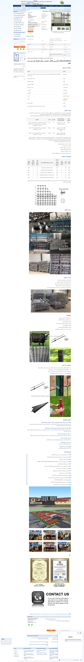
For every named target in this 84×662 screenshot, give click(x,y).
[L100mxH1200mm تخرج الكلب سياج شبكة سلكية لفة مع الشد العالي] (61, 19)
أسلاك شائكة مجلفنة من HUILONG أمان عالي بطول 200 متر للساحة (29, 658)
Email (28, 2)
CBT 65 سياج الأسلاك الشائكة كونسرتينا (41, 651)
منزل (14, 9)
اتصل (19, 46)
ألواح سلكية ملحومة (18, 20)
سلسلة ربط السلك (18, 30)
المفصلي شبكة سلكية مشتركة (24, 9)
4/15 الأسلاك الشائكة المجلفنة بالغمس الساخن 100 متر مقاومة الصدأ (29, 654)
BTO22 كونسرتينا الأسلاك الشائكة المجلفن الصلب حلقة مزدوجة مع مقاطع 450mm (55, 651)
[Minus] (60, 633)
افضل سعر (54, 32)
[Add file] (81, 660)
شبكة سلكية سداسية (18, 28)
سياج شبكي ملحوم (18, 26)
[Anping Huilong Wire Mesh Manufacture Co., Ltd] (63, 2)
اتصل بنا (15, 650)
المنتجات (17, 9)
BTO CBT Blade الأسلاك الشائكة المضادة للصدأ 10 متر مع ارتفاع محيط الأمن (55, 658)
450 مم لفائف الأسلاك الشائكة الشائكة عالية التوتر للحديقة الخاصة (54, 654)
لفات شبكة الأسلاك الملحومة (19, 22)
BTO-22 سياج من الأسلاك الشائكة (42, 654)
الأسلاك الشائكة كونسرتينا (20, 13)
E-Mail (15, 653)
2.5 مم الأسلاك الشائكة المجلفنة (42, 652)
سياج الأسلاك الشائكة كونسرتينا (20, 15)
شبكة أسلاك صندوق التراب (19, 24)
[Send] (60, 660)
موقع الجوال (16, 656)
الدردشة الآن (32, 2)
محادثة (30, 31)
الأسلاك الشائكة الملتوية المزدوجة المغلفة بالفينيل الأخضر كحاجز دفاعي (29, 651)
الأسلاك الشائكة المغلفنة (19, 17)
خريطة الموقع (16, 654)
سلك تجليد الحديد (18, 34)
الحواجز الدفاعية (17, 36)
